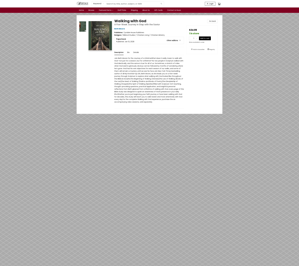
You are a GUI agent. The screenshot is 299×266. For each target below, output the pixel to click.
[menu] (149, 10)
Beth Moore (119, 29)
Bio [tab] (128, 52)
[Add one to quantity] (196, 38)
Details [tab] (136, 52)
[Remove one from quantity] (190, 38)
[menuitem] (81, 10)
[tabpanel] (149, 83)
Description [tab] (119, 52)
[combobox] (98, 3)
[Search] (161, 3)
